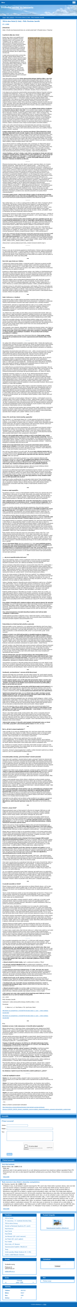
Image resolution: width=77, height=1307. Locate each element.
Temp (6, 1249)
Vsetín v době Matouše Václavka (14, 1254)
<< (6, 1282)
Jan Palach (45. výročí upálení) (14, 1239)
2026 (21, 1282)
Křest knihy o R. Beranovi (12, 1244)
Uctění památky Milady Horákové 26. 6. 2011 (18, 1252)
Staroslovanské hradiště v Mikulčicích (16, 1247)
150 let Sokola (9, 1218)
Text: (3, 1132)
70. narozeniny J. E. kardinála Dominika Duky (18, 1221)
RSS (45, 1304)
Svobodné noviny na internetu (17, 7)
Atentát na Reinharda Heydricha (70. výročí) (17, 1226)
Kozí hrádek (8, 1241)
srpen (17, 1282)
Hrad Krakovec (9, 1228)
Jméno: (4, 1125)
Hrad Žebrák (8, 1234)
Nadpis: (4, 1128)
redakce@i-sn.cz (10, 1271)
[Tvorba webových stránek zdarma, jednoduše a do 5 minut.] (42, 1304)
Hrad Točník (8, 1231)
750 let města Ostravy (11, 1223)
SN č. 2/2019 (10, 17)
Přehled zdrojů (47, 1281)
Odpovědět (6, 1177)
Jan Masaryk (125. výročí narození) (15, 1236)
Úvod (4, 17)
